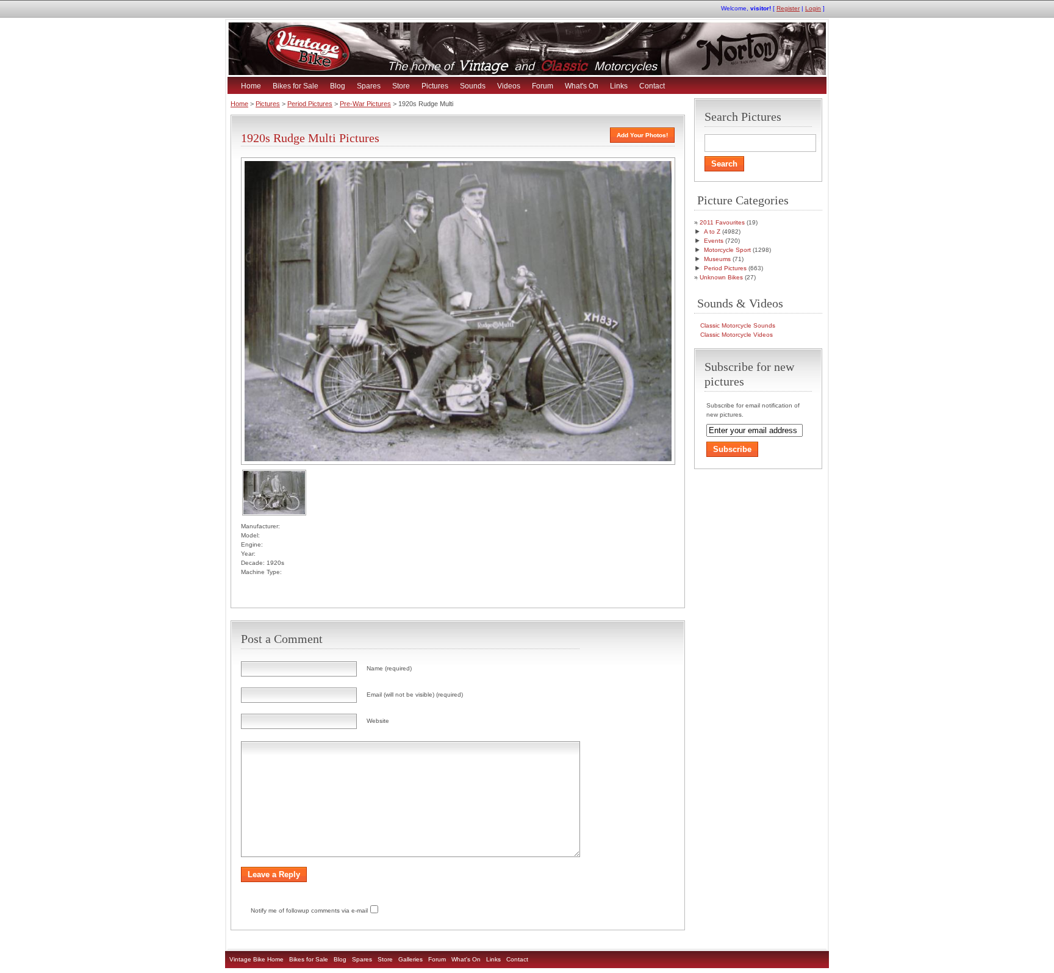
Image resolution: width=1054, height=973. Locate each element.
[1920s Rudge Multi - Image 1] (274, 513)
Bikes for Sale (295, 86)
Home (251, 86)
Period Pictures (309, 103)
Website (378, 720)
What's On (581, 86)
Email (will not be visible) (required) (415, 694)
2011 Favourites (722, 222)
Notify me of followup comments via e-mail (309, 910)
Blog (337, 86)
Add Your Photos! (642, 135)
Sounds (473, 86)
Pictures (434, 86)
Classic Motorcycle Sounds (737, 325)
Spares (369, 86)
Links (619, 86)
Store (401, 86)
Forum (542, 86)
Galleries (410, 959)
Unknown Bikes (721, 277)
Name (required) (389, 668)
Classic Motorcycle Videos (736, 334)
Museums (717, 259)
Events (713, 240)
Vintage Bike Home (256, 959)
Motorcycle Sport (727, 249)
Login (813, 8)
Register (788, 8)
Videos (508, 86)
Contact (652, 86)
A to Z (712, 231)
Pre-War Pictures (365, 103)
